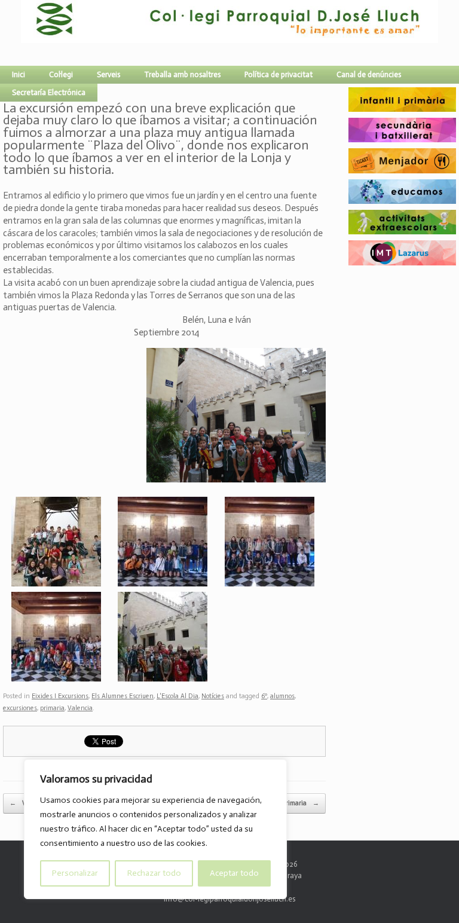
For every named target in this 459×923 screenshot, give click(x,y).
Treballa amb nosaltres (182, 74)
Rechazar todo (154, 873)
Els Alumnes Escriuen (122, 696)
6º (264, 696)
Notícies (212, 696)
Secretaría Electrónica (48, 92)
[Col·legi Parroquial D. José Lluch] (24, 33)
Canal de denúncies (368, 74)
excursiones (20, 708)
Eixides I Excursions (60, 696)
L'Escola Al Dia (177, 696)
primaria (52, 708)
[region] (155, 829)
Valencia (80, 708)
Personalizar (75, 873)
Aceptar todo (234, 873)
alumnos (282, 696)
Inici (18, 74)
